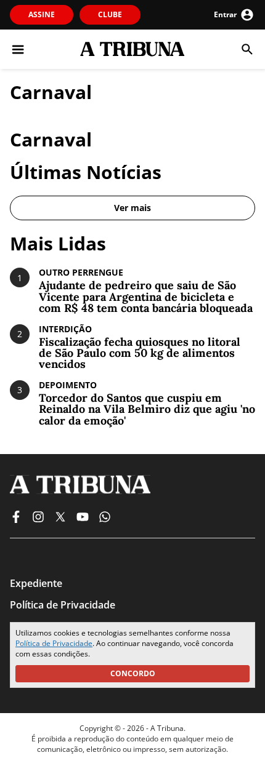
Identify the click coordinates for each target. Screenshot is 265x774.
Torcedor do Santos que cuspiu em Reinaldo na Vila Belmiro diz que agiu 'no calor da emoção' (147, 409)
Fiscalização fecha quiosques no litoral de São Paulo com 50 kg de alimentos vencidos (139, 353)
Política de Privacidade (53, 643)
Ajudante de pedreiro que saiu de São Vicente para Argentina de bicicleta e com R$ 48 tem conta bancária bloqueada (146, 297)
